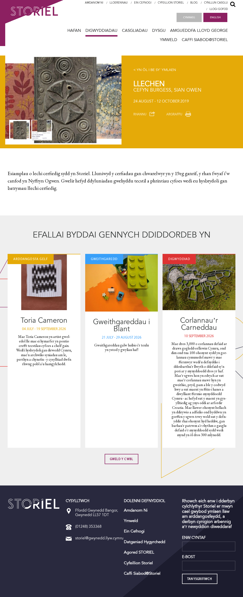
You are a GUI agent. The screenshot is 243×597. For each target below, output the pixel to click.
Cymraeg (189, 17)
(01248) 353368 (88, 526)
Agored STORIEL (139, 552)
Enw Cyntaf (194, 537)
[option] (63, 100)
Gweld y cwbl (121, 459)
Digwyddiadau (101, 30)
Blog (194, 3)
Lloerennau (119, 3)
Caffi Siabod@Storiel (205, 39)
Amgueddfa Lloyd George (199, 30)
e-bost (188, 557)
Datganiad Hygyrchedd (144, 542)
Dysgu (159, 30)
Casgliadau (135, 30)
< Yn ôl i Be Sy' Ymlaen (154, 70)
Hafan (74, 30)
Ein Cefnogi (142, 3)
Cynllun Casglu (216, 3)
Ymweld (168, 39)
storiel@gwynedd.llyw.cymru (99, 538)
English (215, 17)
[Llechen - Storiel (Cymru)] (34, 504)
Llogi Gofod (219, 9)
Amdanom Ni (94, 3)
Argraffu (174, 114)
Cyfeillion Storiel (171, 3)
